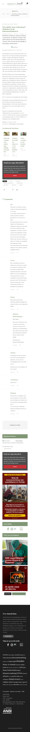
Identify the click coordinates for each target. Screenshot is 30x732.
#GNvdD (5, 655)
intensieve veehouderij (13, 667)
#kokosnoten (20, 183)
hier (5, 97)
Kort (11, 24)
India (7, 667)
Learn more (8, 636)
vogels (23, 682)
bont (24, 655)
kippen (19, 670)
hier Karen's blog (9, 446)
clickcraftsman (9, 50)
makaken (4, 61)
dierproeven (5, 661)
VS (26, 682)
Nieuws (8, 13)
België (21, 655)
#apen (11, 181)
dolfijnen (10, 661)
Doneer (15, 175)
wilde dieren (16, 684)
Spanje (11, 679)
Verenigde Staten (17, 682)
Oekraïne (24, 673)
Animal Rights (11, 655)
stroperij (17, 679)
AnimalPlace (5, 124)
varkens (5, 682)
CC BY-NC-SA (19, 50)
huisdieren (18, 664)
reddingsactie (6, 679)
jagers (24, 667)
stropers (21, 679)
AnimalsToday (5, 34)
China (4, 658)
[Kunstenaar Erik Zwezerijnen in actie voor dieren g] (15, 578)
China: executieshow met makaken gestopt (23, 142)
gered (15, 661)
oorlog (10, 676)
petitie (18, 676)
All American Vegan (11, 122)
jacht (21, 667)
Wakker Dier (5, 684)
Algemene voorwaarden (15, 691)
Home (3, 13)
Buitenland (5, 24)
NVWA (19, 673)
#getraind (18, 181)
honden (20, 661)
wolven (21, 684)
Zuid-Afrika (25, 684)
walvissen (10, 684)
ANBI (23, 691)
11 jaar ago (12, 252)
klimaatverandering (9, 673)
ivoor (18, 667)
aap (27, 63)
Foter (14, 50)
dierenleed (9, 657)
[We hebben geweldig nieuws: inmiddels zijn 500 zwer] (15, 552)
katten (15, 670)
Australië (17, 655)
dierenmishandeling (19, 658)
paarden (14, 676)
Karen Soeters (19, 440)
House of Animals (11, 442)
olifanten (6, 676)
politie (21, 676)
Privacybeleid (6, 691)
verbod (10, 682)
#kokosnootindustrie (8, 183)
